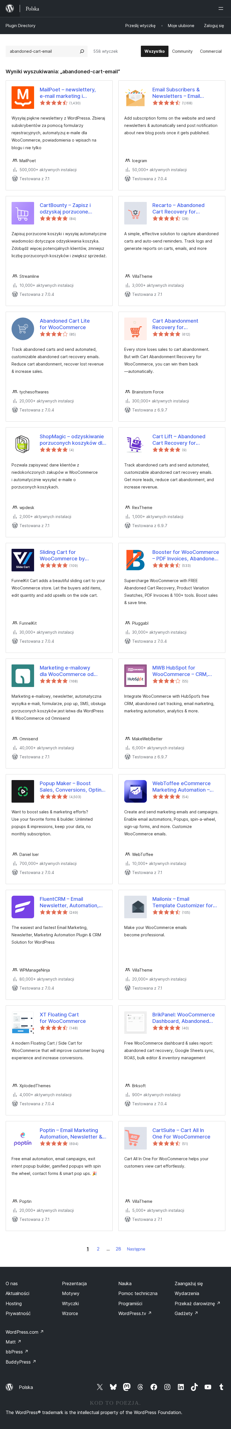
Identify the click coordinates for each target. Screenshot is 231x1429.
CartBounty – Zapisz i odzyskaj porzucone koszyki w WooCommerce (71, 208)
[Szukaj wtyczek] (82, 51)
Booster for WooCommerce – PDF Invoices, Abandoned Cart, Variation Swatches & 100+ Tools (185, 555)
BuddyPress (21, 1362)
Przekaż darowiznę (198, 1303)
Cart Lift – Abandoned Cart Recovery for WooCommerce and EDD (182, 439)
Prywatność (18, 1313)
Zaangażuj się (189, 1283)
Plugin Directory (20, 25)
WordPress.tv (135, 1313)
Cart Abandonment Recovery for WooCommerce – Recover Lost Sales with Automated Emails (184, 324)
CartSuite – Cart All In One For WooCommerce (181, 1133)
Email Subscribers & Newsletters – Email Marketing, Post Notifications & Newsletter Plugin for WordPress (184, 93)
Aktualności (17, 1293)
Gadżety (186, 1313)
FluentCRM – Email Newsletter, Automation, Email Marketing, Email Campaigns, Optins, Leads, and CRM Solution (72, 902)
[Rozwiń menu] (222, 8)
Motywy (70, 1293)
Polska (26, 1387)
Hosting (14, 1303)
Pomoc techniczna (137, 1293)
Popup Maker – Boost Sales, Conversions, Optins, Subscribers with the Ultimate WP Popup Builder (73, 786)
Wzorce (70, 1313)
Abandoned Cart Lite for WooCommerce (65, 324)
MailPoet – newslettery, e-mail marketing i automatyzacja (68, 93)
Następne (136, 1249)
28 (118, 1249)
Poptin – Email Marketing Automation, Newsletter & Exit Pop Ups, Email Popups (72, 1133)
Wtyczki (70, 1303)
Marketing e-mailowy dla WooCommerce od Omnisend (67, 671)
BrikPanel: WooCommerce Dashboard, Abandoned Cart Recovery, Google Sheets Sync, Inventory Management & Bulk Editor (183, 1018)
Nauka (125, 1283)
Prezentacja (74, 1283)
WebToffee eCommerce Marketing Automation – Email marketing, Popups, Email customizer (182, 786)
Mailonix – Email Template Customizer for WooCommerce (182, 902)
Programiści (130, 1303)
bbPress (17, 1352)
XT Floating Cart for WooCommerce (63, 1018)
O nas (12, 1283)
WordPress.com (25, 1332)
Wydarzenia (187, 1293)
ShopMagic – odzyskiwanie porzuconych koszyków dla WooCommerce (72, 439)
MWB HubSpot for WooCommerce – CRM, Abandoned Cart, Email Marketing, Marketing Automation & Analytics (180, 671)
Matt (13, 1342)
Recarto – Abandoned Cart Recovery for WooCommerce (178, 208)
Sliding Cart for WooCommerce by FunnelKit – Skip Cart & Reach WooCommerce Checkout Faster (67, 555)
